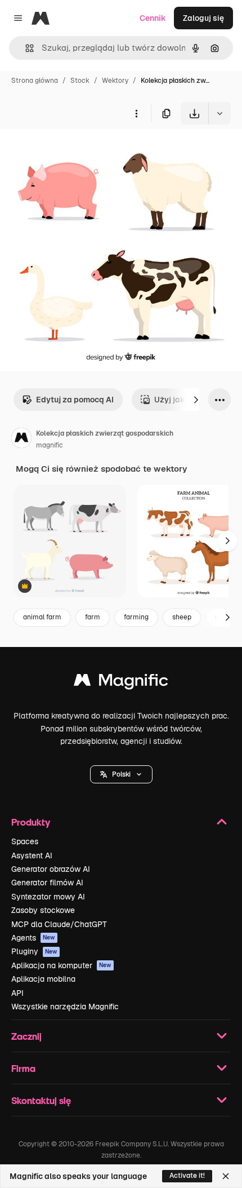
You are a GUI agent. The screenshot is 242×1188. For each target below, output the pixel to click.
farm (92, 617)
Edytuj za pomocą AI (75, 399)
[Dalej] (196, 399)
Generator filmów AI (47, 882)
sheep (181, 617)
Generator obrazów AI (50, 869)
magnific (49, 445)
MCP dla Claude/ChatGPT (59, 924)
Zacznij (26, 1036)
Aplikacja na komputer (61, 965)
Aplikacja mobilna (43, 979)
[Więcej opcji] (136, 113)
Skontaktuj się (41, 1100)
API (17, 993)
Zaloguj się (203, 18)
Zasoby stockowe (43, 910)
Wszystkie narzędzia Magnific (65, 1006)
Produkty (30, 822)
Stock (79, 80)
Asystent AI (31, 855)
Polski (121, 774)
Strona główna (34, 80)
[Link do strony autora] (21, 439)
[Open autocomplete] (25, 48)
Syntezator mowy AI (48, 897)
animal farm (42, 617)
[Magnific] (121, 682)
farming (136, 617)
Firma (23, 1068)
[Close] (225, 1176)
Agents (33, 938)
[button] (121, 774)
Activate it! (187, 1175)
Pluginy (34, 951)
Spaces (24, 841)
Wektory (115, 80)
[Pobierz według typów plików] (219, 113)
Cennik (153, 18)
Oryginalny (77, 150)
